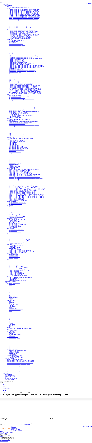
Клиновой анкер (12, 53)
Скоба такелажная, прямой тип (14, 158)
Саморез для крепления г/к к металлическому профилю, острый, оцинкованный (23, 12)
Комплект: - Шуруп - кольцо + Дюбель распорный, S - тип (19, 170)
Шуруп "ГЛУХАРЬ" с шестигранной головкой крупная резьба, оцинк (19, 369)
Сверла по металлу (12, 346)
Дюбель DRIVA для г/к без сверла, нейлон (16, 59)
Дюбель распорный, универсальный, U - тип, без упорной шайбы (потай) (22, 70)
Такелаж (8, 139)
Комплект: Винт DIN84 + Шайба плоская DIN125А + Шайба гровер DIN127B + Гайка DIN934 (26, 195)
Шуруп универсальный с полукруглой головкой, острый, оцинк (18, 370)
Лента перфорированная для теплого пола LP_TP (18, 241)
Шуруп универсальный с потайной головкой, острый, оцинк (18, 371)
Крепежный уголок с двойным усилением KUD (17, 273)
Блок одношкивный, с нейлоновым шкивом (17, 141)
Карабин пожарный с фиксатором (15, 152)
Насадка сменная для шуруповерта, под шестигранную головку (20, 209)
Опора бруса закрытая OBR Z (14, 223)
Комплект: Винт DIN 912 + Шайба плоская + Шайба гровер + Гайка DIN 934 (23, 192)
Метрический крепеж (11, 120)
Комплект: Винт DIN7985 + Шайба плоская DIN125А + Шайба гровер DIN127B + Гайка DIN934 (26, 194)
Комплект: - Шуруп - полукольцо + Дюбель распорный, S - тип (20, 173)
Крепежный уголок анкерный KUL (15, 268)
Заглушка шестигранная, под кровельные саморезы (18, 113)
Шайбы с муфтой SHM (13, 279)
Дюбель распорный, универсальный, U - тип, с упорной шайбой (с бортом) (22, 71)
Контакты (9, 1)
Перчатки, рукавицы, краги (14, 351)
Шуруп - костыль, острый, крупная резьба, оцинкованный (19, 36)
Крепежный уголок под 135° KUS (15, 271)
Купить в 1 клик (27, 424)
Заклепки (8, 118)
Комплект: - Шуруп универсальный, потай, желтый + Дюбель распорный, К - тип (24, 182)
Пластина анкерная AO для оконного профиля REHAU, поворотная (21, 251)
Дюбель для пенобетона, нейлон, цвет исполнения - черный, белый (21, 63)
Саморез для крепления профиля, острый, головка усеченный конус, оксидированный (24, 15)
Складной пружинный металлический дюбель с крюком (19, 76)
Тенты (10, 335)
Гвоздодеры (11, 315)
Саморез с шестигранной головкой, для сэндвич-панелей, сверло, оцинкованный (23, 24)
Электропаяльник (12, 336)
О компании (2, 1)
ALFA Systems (7, 435)
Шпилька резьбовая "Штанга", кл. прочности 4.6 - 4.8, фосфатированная (22, 27)
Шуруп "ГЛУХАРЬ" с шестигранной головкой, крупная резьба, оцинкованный (23, 35)
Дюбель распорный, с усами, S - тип (15, 68)
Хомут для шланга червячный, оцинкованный (17, 203)
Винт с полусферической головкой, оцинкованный (18, 123)
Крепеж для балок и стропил (12, 218)
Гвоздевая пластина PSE (13, 254)
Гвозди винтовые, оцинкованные (15, 95)
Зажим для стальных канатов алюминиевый (17, 146)
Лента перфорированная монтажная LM (16, 242)
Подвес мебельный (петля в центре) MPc (16, 230)
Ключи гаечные (12, 305)
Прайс (6, 1)
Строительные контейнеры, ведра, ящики (14, 355)
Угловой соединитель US (13, 258)
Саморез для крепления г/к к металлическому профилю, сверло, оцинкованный (23, 13)
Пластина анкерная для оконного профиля (14, 249)
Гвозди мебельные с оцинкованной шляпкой (17, 98)
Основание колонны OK (13, 248)
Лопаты (8, 327)
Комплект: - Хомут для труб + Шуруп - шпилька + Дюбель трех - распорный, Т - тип (24, 169)
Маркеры (10, 295)
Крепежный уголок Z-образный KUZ (16, 266)
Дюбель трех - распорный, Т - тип (15, 72)
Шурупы (8, 29)
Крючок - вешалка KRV (13, 215)
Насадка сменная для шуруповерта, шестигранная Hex (19, 210)
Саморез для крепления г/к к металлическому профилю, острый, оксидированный (24, 11)
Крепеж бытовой (10, 213)
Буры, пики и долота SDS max (14, 341)
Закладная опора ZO (12, 246)
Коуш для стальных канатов (14, 153)
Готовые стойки (12, 284)
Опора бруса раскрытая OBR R (14, 225)
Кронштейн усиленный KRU (14, 221)
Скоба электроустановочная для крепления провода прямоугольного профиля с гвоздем (25, 91)
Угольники (11, 298)
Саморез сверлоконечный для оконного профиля (16, 365)
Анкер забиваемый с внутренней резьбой (16, 40)
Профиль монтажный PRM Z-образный (16, 262)
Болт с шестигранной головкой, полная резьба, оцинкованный (20, 122)
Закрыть (1, 436)
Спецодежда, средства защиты (12, 349)
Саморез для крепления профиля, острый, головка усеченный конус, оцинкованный (24, 17)
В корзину (20, 424)
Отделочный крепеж (10, 137)
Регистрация (5, 0)
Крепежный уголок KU (13, 264)
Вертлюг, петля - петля (13, 144)
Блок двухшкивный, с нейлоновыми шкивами (17, 140)
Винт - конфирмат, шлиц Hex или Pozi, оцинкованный (19, 7)
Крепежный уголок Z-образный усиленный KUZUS (18, 267)
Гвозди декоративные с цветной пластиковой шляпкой (19, 96)
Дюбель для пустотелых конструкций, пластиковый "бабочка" (20, 64)
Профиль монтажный (11, 259)
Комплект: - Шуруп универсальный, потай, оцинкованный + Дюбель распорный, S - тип (25, 185)
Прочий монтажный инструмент (15, 334)
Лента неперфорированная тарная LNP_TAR (17, 238)
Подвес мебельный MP (13, 231)
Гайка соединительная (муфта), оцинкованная (17, 131)
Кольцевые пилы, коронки (14, 317)
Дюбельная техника (10, 54)
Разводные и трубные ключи (14, 312)
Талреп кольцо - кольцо (13, 160)
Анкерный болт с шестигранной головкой (16, 52)
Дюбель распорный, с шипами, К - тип (16, 69)
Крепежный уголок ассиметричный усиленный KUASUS (19, 270)
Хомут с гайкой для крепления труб (15, 204)
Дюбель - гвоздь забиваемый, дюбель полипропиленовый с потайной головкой (23, 56)
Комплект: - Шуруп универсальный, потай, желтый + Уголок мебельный (22, 184)
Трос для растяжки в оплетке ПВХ (15, 163)
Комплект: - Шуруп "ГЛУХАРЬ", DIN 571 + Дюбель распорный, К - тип (22, 175)
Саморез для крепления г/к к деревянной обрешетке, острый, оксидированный (23, 10)
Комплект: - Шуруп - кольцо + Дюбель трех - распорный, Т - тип (20, 171)
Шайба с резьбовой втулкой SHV (15, 278)
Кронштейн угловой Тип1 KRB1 (15, 214)
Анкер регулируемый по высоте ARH (16, 245)
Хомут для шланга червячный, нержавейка (17, 202)
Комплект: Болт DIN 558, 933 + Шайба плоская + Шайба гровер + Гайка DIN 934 (23, 186)
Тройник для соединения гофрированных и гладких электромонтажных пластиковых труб (25, 92)
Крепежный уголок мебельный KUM (16, 229)
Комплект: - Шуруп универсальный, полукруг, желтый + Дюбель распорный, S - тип (24, 177)
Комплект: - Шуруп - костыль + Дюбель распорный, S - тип (20, 172)
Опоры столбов (9, 244)
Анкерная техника (10, 39)
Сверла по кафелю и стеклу (14, 345)
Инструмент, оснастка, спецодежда (11, 378)
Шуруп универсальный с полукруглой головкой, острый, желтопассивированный (24, 34)
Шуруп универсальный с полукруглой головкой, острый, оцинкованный (22, 30)
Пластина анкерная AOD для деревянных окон (17, 252)
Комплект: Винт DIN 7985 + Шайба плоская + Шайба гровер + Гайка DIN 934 (23, 190)
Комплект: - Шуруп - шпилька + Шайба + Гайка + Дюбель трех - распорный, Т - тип (24, 174)
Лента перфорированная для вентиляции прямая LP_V (19, 240)
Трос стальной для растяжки (14, 164)
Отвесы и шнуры (12, 296)
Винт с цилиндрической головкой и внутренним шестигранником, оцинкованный (24, 125)
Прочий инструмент (10, 331)
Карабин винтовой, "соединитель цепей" (16, 150)
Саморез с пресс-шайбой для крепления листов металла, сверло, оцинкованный (23, 20)
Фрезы (10, 326)
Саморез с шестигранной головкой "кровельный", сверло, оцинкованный (22, 22)
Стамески (10, 321)
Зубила (10, 303)
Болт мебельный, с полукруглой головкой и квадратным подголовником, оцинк (23, 121)
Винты (8, 6)
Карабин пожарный (12, 151)
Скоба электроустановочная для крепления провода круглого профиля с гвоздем (23, 90)
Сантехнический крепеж (11, 201)
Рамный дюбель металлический (14, 75)
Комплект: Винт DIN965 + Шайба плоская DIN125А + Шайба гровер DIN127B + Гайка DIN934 (26, 197)
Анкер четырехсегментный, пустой (15, 43)
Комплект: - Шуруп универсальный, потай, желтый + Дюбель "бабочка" (22, 179)
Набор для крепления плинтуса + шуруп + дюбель (18, 200)
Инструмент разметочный (11, 293)
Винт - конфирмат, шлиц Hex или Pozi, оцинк (15, 359)
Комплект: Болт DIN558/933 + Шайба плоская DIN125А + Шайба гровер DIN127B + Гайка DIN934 (27, 188)
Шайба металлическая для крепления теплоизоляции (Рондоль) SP (21, 277)
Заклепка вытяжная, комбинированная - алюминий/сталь (19, 119)
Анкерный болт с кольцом (14, 49)
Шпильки (8, 25)
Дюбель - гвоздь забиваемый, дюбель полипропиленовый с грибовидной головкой (24, 55)
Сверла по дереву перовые (14, 343)
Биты (10, 301)
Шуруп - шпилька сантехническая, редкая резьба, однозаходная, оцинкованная (23, 28)
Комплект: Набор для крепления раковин (16, 198)
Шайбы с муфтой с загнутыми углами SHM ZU (17, 280)
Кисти (10, 292)
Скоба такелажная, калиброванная (15, 157)
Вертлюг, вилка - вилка (13, 142)
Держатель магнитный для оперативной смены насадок (19, 206)
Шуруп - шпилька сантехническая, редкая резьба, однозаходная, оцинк (20, 368)
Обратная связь (13, 427)
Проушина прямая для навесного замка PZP (17, 216)
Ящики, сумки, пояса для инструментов (16, 357)
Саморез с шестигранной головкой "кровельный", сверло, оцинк (18, 364)
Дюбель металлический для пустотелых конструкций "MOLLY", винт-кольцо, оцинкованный (26, 65)
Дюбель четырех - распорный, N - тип (16, 73)
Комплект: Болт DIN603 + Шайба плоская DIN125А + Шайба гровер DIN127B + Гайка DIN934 (26, 189)
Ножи (8, 329)
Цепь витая (11, 165)
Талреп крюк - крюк (12, 162)
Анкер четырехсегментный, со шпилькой (16, 46)
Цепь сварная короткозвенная (14, 167)
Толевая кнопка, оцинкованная (14, 105)
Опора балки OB (12, 222)
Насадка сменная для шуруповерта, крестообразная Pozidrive (20, 208)
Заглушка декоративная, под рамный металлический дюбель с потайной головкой (24, 111)
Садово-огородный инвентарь (12, 337)
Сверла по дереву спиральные (14, 344)
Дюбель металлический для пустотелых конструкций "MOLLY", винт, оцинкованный (24, 67)
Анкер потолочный (12, 42)
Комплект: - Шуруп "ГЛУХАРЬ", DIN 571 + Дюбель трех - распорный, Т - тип (23, 176)
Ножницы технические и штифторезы (16, 309)
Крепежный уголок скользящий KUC (16, 274)
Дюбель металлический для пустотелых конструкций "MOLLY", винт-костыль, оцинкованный (26, 66)
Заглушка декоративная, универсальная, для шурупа (18, 112)
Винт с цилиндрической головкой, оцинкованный (18, 126)
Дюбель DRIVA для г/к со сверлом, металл (16, 60)
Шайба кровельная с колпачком (14, 116)
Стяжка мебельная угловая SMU (15, 232)
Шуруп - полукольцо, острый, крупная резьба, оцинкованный (20, 37)
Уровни (10, 299)
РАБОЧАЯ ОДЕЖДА (13, 353)
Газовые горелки (12, 332)
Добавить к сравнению (35, 424)
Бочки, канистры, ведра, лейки (14, 338)
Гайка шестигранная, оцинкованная (15, 132)
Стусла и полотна (12, 324)
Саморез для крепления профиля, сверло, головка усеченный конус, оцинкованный (24, 18)
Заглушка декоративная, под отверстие (16, 110)
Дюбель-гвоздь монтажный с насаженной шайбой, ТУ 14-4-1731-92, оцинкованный (24, 104)
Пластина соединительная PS (14, 257)
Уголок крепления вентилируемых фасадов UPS (18, 275)
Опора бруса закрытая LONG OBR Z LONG (17, 219)
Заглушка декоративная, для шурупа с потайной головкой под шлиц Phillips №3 (23, 108)
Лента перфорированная (11, 237)
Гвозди (8, 94)
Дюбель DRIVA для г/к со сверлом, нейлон (17, 61)
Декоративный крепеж (11, 106)
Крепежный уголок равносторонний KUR (16, 272)
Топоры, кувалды (12, 325)
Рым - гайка (11, 156)
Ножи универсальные (13, 330)
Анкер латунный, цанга (13, 41)
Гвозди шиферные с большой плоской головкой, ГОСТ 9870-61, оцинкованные (23, 102)
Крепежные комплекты (11, 168)
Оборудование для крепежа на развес (13, 283)
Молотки (10, 307)
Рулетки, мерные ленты (13, 297)
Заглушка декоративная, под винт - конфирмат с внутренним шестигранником (23, 109)
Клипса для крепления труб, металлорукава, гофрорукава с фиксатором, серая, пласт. (24, 85)
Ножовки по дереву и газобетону (15, 318)
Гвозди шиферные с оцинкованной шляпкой (17, 103)
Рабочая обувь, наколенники (14, 352)
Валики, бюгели (12, 290)
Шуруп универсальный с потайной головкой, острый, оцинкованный (21, 33)
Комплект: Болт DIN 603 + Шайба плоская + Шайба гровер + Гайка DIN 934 (23, 187)
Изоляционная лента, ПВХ (14, 81)
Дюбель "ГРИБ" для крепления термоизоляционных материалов (20, 57)
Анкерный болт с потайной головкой (16, 51)
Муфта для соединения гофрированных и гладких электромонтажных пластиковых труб (25, 88)
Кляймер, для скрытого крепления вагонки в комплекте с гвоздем (21, 138)
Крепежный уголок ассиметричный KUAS (17, 269)
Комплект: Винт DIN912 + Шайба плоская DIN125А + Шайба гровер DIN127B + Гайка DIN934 (26, 196)
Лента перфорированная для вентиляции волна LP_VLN (19, 239)
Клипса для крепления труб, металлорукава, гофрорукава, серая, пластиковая (23, 87)
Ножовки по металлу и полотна (14, 310)
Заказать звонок (13, 426)
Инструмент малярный (11, 288)
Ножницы (11, 333)
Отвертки (10, 311)
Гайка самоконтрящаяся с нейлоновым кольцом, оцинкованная (20, 130)
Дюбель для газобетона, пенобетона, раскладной (18, 62)
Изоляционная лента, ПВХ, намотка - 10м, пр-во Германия (19, 82)
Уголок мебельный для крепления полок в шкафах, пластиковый (21, 115)
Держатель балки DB (13, 220)
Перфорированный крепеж (10, 212)
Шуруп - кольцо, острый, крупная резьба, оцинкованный (19, 38)
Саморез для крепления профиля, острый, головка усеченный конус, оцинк (20, 360)
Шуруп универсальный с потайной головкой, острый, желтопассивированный (23, 31)
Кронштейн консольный (11, 235)
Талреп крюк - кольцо (13, 161)
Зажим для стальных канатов (14, 145)
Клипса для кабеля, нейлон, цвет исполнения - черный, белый (20, 84)
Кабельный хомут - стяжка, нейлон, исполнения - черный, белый (21, 83)
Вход (1, 0)
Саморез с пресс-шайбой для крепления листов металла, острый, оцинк (20, 362)
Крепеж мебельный (10, 228)
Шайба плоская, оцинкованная (14, 133)
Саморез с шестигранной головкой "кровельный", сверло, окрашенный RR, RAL (24, 23)
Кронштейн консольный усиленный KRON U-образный (19, 236)
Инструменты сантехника (13, 304)
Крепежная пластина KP (13, 255)
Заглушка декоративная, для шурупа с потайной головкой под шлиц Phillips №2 (23, 107)
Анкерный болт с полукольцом (14, 50)
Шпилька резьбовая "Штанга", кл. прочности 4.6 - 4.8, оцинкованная (21, 26)
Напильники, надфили (13, 308)
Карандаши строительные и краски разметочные (18, 294)
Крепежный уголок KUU (13, 265)
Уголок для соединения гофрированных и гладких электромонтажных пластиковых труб (25, 93)
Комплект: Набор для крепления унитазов (16, 199)
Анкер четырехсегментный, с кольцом (16, 44)
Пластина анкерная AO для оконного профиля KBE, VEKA (20, 250)
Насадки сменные (10, 205)
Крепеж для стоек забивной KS (14, 247)
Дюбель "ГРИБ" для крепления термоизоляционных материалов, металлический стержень (25, 58)
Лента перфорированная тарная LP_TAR (16, 243)
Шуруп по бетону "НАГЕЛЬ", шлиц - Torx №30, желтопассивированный (22, 32)
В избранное (42, 424)
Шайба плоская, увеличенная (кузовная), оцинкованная (19, 134)
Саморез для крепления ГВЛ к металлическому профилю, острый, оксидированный (24, 14)
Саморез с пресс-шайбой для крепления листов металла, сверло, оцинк (20, 363)
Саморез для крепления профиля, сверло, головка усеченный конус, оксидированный (24, 16)
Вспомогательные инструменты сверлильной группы (18, 342)
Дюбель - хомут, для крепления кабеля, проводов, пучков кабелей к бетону (22, 78)
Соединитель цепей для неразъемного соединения (18, 159)
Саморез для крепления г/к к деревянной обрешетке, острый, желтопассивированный (24, 9)
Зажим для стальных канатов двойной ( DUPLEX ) (18, 147)
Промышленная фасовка (9, 358)
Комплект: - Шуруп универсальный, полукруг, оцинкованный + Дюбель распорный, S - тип (25, 178)
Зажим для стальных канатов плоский (16, 149)
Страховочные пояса (12, 354)
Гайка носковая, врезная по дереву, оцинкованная (18, 128)
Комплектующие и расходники (10, 281)
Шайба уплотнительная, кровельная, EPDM (17, 136)
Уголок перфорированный (11, 263)
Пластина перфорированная (12, 253)
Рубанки (10, 320)
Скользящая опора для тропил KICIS (15, 226)
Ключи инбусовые (12, 306)
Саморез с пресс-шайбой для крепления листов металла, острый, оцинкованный (23, 19)
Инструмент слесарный (11, 300)
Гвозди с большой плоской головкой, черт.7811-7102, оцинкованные (21, 99)
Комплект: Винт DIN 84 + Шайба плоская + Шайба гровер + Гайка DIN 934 (23, 191)
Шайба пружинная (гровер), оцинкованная (17, 135)
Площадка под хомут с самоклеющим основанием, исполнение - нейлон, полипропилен (25, 89)
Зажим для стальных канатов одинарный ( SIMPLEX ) (19, 148)
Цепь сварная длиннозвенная (14, 166)
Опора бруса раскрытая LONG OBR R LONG (17, 224)
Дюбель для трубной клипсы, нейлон (16, 80)
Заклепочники (11, 302)
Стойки (10, 285)
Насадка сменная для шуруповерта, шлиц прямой (18, 211)
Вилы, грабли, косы (12, 339)
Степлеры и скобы (12, 322)
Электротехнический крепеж (12, 77)
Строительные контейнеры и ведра (15, 356)
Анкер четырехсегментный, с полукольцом (17, 45)
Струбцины (11, 323)
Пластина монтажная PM (13, 256)
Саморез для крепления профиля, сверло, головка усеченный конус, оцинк (20, 361)
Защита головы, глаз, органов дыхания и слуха (17, 350)
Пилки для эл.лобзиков (13, 319)
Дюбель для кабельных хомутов (14, 79)
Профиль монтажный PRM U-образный (16, 261)
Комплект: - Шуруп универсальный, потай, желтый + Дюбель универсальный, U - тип (24, 183)
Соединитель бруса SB (13, 227)
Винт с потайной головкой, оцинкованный (17, 124)
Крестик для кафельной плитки (14, 114)
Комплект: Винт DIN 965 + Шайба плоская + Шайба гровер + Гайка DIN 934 (23, 193)
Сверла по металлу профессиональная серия (17, 347)
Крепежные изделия (8, 5)
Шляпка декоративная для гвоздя (15, 117)
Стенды (6, 282)
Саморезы (8, 8)
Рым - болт (11, 155)
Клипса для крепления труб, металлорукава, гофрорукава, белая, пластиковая (23, 86)
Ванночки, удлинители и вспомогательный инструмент (19, 291)
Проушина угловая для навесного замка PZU (17, 217)
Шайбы (8, 276)
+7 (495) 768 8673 (88, 3)
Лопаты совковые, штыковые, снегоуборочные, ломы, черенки (20, 328)
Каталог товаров (6, 4)
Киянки (10, 316)
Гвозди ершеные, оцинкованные (15, 97)
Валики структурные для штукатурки (16, 289)
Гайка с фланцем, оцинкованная (15, 129)
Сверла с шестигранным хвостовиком (16, 348)
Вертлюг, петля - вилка (13, 143)
